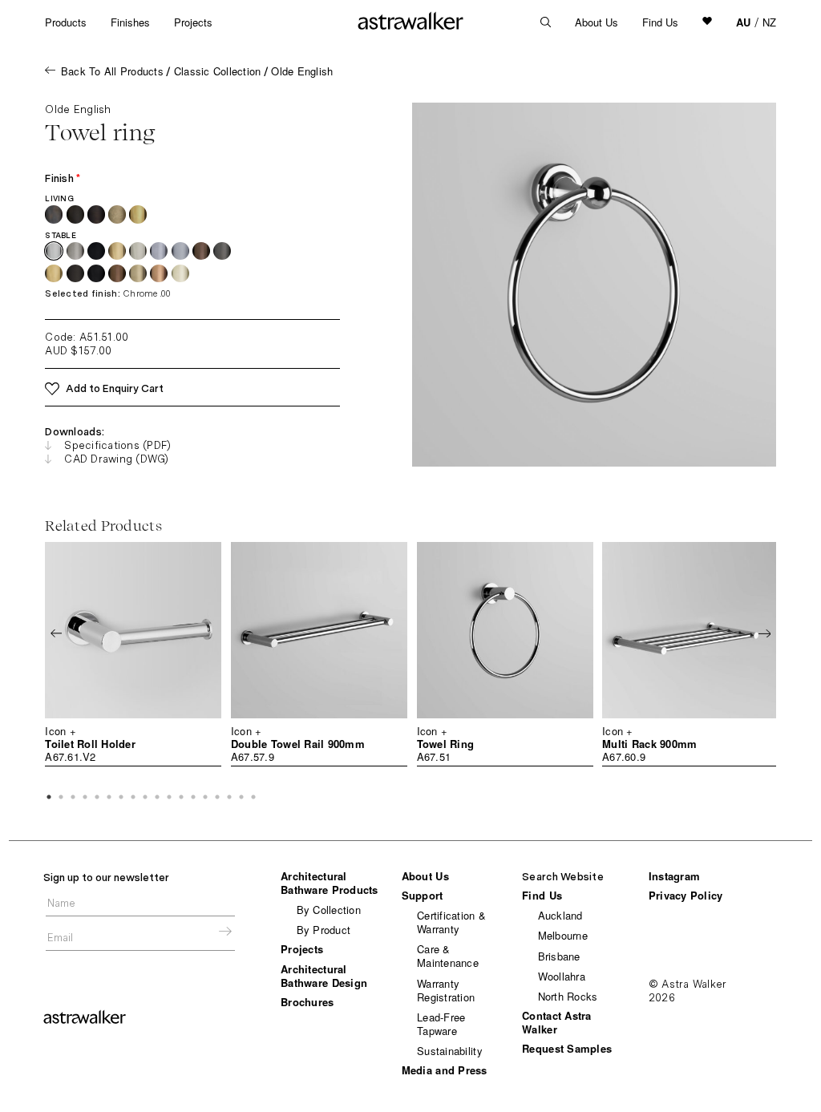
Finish (62, 178)
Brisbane (559, 956)
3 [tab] (73, 797)
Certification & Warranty (451, 922)
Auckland (560, 915)
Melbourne (563, 935)
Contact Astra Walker (556, 1022)
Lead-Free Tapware (441, 1023)
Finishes (130, 22)
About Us (596, 22)
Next (764, 633)
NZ (769, 22)
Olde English (302, 71)
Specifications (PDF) (117, 445)
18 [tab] (253, 797)
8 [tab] (133, 797)
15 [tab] (217, 797)
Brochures (307, 1001)
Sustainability (450, 1050)
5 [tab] (97, 797)
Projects (193, 22)
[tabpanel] (133, 654)
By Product (324, 929)
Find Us (660, 22)
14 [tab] (205, 797)
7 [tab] (121, 797)
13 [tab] (193, 797)
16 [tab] (229, 797)
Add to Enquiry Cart (115, 388)
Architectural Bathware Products (329, 882)
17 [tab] (241, 797)
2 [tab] (61, 797)
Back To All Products (112, 71)
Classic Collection (217, 71)
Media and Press (444, 1070)
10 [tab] (157, 797)
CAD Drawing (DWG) (116, 459)
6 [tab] (109, 797)
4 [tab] (85, 797)
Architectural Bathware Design (324, 975)
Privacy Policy (686, 895)
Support (422, 895)
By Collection (329, 909)
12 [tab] (181, 797)
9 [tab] (145, 797)
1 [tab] (49, 797)
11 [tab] (169, 797)
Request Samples (567, 1048)
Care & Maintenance (448, 955)
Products (66, 22)
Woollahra (561, 976)
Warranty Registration (446, 990)
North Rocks (568, 996)
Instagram (674, 876)
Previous (56, 633)
